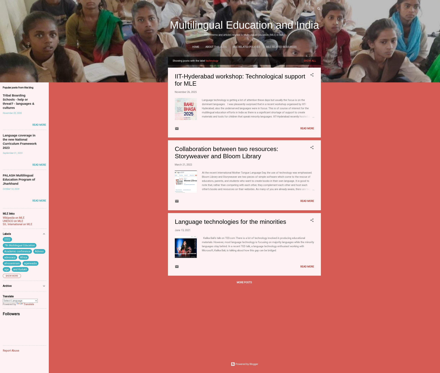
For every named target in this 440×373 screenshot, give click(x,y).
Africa (23, 257)
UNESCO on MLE (13, 221)
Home (195, 46)
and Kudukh (20, 269)
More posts (244, 282)
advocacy (10, 257)
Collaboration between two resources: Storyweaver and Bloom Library (226, 152)
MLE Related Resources (281, 46)
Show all (310, 60)
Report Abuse (11, 350)
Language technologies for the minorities (230, 221)
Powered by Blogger (246, 364)
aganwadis (30, 263)
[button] (312, 75)
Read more (307, 128)
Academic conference (17, 251)
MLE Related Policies (246, 46)
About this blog (216, 46)
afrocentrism (12, 263)
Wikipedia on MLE (13, 217)
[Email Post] (177, 129)
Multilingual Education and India (244, 25)
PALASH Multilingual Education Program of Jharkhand (19, 179)
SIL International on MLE (17, 224)
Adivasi (39, 251)
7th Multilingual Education (19, 245)
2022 (7, 239)
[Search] (319, 9)
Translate (29, 304)
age (6, 269)
